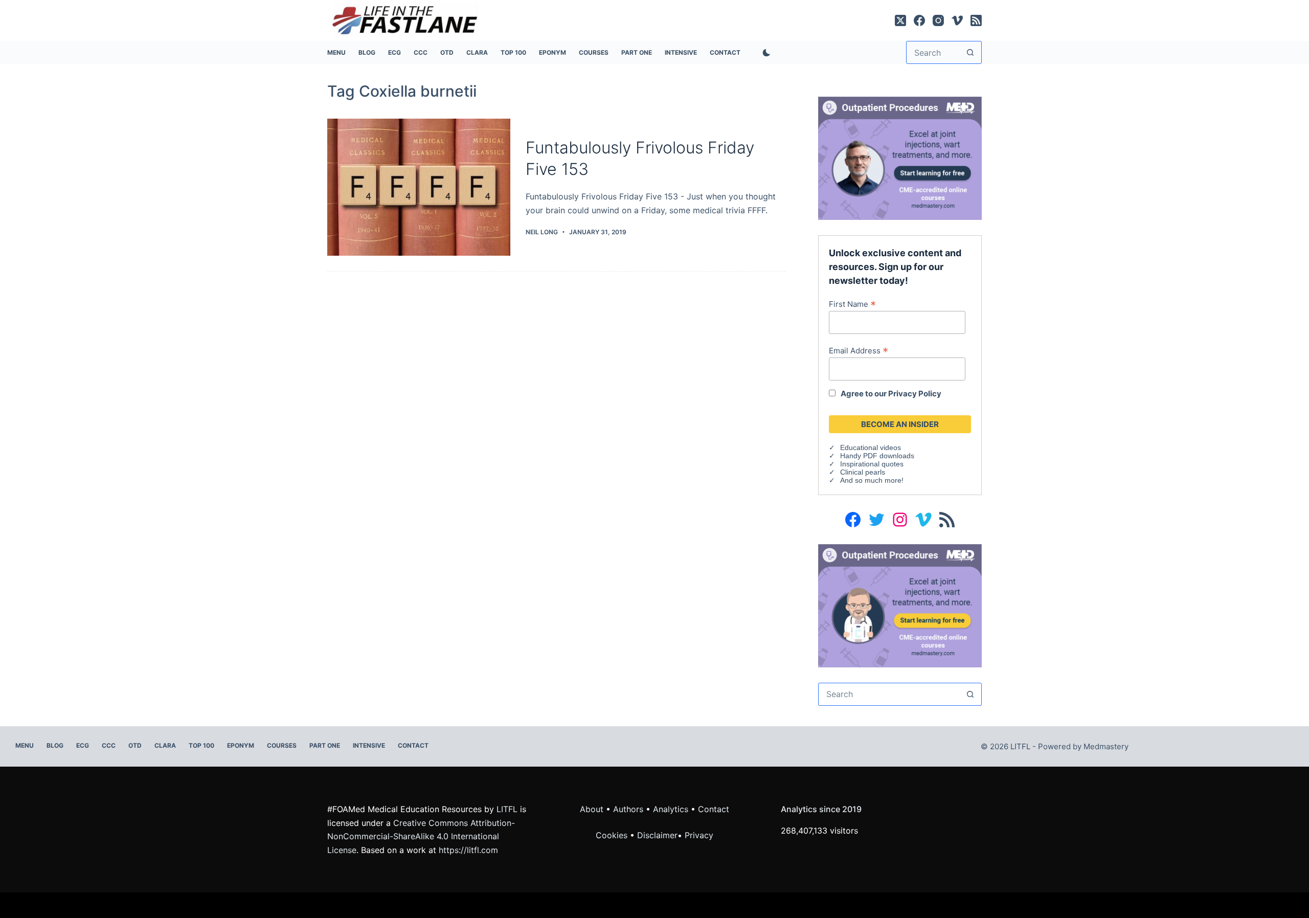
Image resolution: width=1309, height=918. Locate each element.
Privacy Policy (914, 393)
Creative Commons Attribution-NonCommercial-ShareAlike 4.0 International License (421, 836)
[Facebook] (919, 20)
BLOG (366, 52)
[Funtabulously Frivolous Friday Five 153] (418, 187)
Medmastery (1106, 746)
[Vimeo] (957, 20)
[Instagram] (938, 20)
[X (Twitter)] (900, 20)
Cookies (613, 835)
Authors (628, 809)
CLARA (477, 52)
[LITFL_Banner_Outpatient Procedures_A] (900, 157)
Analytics (670, 809)
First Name (852, 303)
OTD (447, 52)
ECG (394, 52)
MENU (336, 52)
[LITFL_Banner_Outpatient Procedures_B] (900, 605)
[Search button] (970, 52)
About (591, 809)
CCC (420, 52)
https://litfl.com (468, 850)
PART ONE (636, 52)
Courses (593, 52)
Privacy (699, 835)
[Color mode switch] (764, 53)
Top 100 (513, 52)
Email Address (858, 350)
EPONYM (552, 52)
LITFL (506, 809)
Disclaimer (657, 835)
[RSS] (976, 20)
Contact (725, 52)
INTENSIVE (681, 52)
